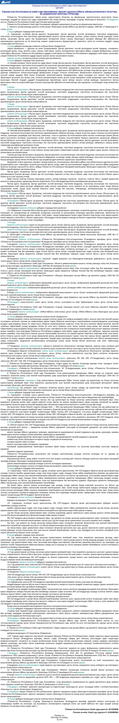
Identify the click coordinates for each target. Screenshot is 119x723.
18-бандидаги (13, 302)
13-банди (11, 222)
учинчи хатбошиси (26, 497)
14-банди (11, 580)
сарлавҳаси (30, 380)
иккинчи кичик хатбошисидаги (52, 358)
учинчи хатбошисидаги (17, 121)
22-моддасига (112, 20)
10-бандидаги (13, 201)
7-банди (10, 104)
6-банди (10, 87)
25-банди (11, 699)
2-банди (11, 46)
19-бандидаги (13, 618)
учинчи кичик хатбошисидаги (55, 351)
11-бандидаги (13, 692)
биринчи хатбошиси (28, 208)
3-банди (11, 61)
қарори (9, 29)
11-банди (11, 317)
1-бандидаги (13, 368)
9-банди (11, 550)
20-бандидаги (13, 621)
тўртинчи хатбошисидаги (32, 346)
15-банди (11, 609)
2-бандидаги (13, 653)
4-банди (10, 280)
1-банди (11, 32)
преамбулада (13, 388)
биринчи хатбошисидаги (18, 90)
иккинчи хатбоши (14, 58)
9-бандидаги (13, 193)
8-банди (11, 128)
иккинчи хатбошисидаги (17, 97)
